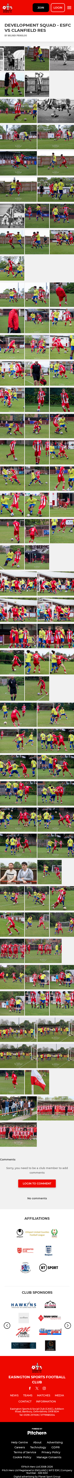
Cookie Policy (22, 1457)
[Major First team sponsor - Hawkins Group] (23, 1305)
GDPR (55, 1447)
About (37, 1442)
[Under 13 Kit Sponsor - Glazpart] (50, 1332)
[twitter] (37, 1389)
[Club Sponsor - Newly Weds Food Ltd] (50, 1319)
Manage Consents (49, 1457)
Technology (38, 1447)
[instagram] (44, 1389)
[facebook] (30, 1389)
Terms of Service (25, 1452)
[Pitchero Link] (37, 1434)
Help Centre (19, 1442)
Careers (19, 1447)
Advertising (55, 1442)
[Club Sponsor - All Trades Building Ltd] (50, 1305)
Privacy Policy (51, 1452)
